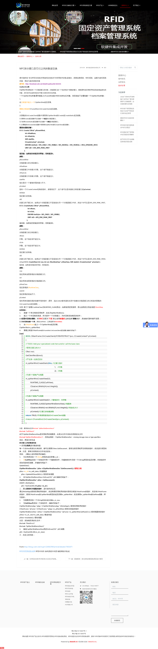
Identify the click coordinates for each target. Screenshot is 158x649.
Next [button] (139, 51)
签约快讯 (121, 79)
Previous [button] (19, 51)
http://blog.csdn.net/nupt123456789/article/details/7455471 (48, 547)
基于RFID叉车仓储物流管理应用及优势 (120, 52)
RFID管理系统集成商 (27, 551)
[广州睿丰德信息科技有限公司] (23, 5)
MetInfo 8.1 (74, 642)
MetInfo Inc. (92, 642)
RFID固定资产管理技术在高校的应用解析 (79, 52)
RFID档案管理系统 (48, 636)
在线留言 (117, 620)
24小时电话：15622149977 (90, 586)
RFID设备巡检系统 (60, 636)
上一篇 (42, 559)
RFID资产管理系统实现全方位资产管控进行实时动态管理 (127, 110)
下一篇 (85, 559)
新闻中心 (30, 56)
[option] (79, 32)
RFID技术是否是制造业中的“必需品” (38, 52)
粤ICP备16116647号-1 (79, 631)
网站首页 (55, 5)
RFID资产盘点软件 (35, 636)
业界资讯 (121, 82)
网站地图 (25, 636)
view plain (25, 334)
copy (27, 334)
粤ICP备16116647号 (79, 634)
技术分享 (38, 56)
